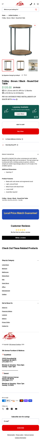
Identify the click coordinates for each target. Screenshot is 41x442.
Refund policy (11, 435)
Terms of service (29, 435)
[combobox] (20, 9)
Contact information (20, 437)
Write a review (20, 238)
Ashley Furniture (13, 15)
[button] (3, 4)
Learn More (20, 114)
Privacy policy (19, 435)
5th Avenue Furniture (15, 344)
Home (3, 15)
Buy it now (20, 131)
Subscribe (20, 428)
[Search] (36, 9)
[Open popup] (22, 139)
